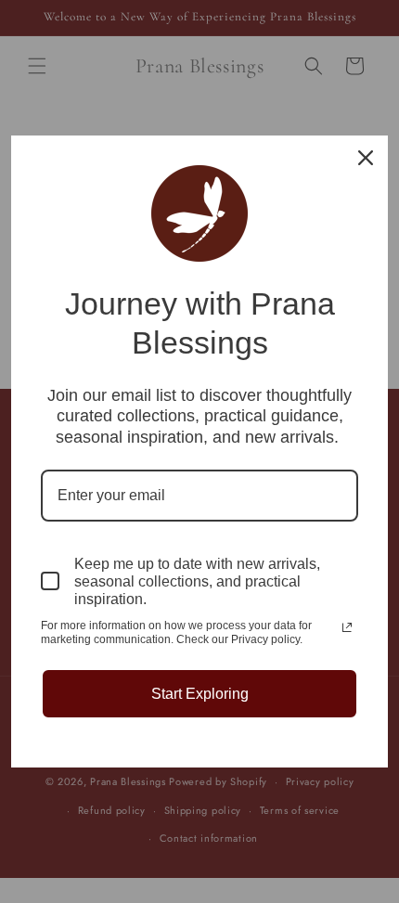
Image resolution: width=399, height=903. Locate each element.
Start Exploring (200, 694)
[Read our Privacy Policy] (347, 627)
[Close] (365, 157)
